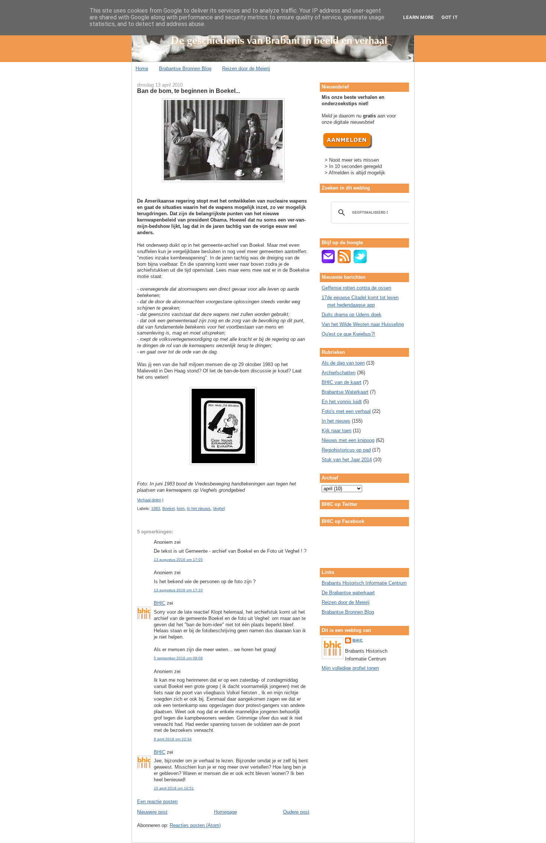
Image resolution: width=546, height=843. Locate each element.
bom (181, 508)
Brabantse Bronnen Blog (185, 68)
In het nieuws (199, 508)
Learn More (418, 17)
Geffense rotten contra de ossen (356, 288)
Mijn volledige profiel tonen (350, 668)
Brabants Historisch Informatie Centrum (364, 583)
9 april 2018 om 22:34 (173, 739)
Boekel (168, 508)
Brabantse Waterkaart (345, 392)
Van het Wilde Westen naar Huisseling (363, 324)
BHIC (159, 603)
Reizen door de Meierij (246, 68)
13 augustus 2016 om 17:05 (178, 560)
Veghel (219, 508)
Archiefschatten (338, 372)
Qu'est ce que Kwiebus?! (348, 334)
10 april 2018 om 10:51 (174, 788)
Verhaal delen (149, 500)
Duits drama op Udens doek (351, 314)
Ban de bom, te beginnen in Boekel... (188, 90)
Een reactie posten (157, 801)
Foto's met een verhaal (346, 411)
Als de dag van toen (343, 363)
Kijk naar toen (336, 430)
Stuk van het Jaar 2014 (347, 459)
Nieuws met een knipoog (348, 440)
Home (142, 68)
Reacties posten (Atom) (195, 825)
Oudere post (296, 812)
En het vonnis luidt (342, 401)
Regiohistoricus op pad (346, 450)
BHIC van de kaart (341, 382)
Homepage (225, 812)
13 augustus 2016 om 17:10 (178, 590)
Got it (449, 17)
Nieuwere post (152, 812)
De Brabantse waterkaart (348, 592)
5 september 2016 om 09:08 (178, 658)
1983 (155, 508)
